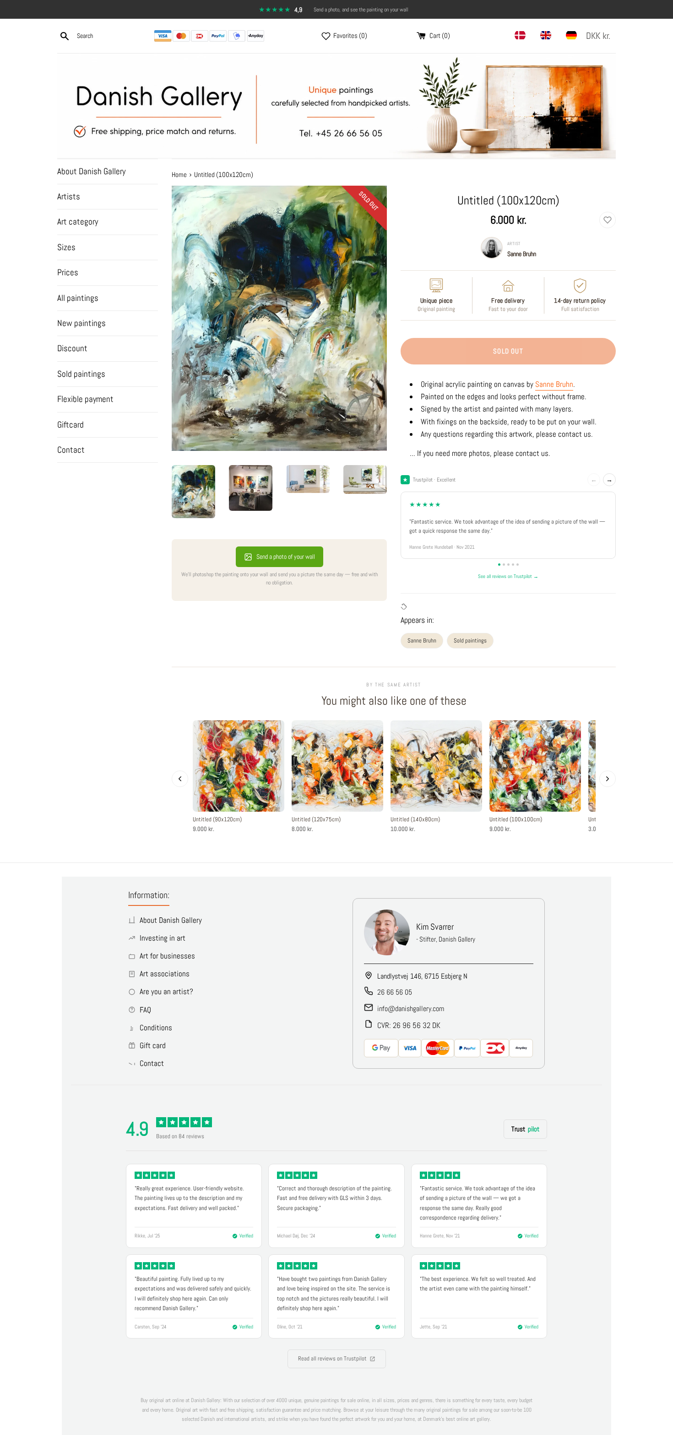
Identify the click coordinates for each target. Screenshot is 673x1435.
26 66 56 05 (394, 992)
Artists (68, 196)
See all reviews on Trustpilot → (508, 576)
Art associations (165, 974)
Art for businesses (167, 956)
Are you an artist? (166, 991)
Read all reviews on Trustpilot (332, 1358)
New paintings (81, 323)
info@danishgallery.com (410, 1008)
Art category (77, 221)
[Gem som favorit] (607, 220)
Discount (72, 348)
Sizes (66, 247)
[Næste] (607, 779)
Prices (67, 272)
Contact (71, 449)
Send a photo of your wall (285, 556)
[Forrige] (180, 779)
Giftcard (70, 424)
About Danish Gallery (91, 171)
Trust (525, 1128)
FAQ (145, 1010)
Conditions (156, 1028)
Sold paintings (81, 374)
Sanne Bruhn (521, 254)
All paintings (77, 298)
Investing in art (162, 938)
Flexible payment (85, 399)
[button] (600, 36)
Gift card (153, 1045)
